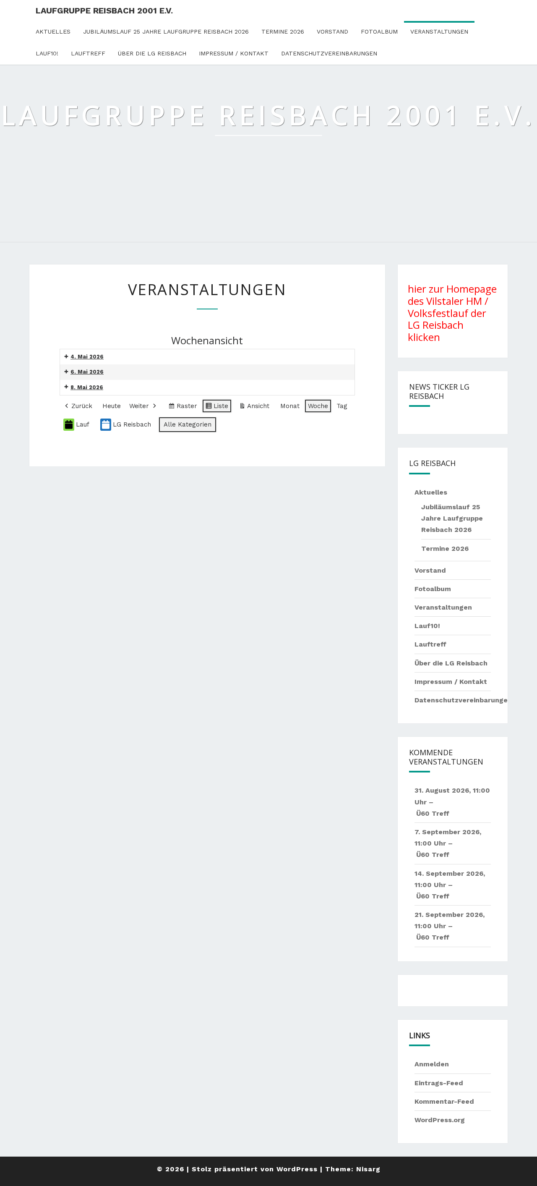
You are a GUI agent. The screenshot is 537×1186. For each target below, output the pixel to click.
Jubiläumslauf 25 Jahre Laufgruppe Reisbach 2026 (166, 31)
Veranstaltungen (439, 31)
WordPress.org (439, 1120)
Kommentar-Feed (444, 1101)
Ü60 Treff (432, 813)
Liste (216, 407)
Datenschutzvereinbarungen (329, 53)
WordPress (297, 1169)
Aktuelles (53, 31)
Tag (341, 406)
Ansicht (256, 407)
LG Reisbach (132, 424)
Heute (111, 406)
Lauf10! (47, 53)
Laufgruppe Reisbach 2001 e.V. (104, 10)
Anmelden (431, 1064)
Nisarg (368, 1169)
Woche (318, 406)
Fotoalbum (379, 31)
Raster (182, 407)
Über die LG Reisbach (152, 53)
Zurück (81, 406)
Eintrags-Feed (438, 1083)
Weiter (139, 406)
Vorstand (332, 31)
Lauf (82, 424)
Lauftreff (88, 53)
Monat (290, 406)
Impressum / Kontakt (233, 53)
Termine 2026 (282, 31)
